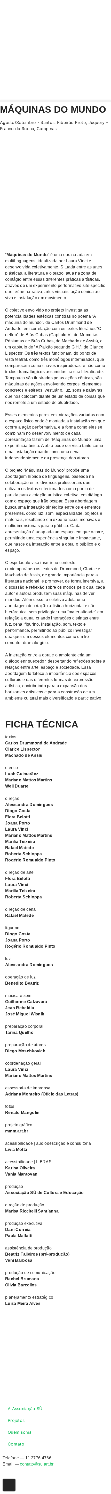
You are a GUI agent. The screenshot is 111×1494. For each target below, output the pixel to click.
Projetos (16, 1420)
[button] (55, 101)
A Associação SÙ (25, 1408)
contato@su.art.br (36, 1464)
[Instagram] (9, 1485)
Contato (16, 1444)
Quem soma (20, 1432)
